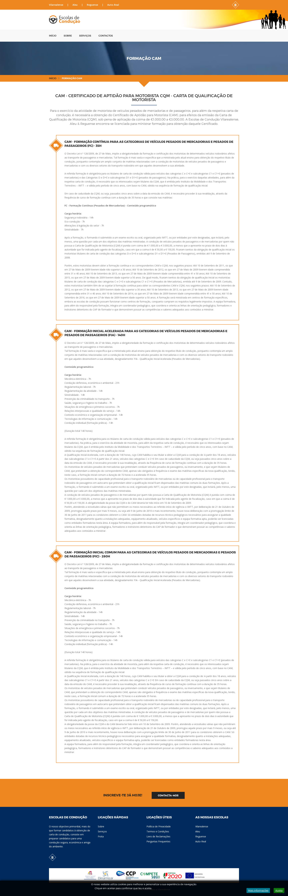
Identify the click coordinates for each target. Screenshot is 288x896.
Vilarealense (56, 4)
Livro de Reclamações (158, 836)
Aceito (279, 890)
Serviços (85, 35)
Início (52, 35)
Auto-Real (113, 4)
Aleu (75, 4)
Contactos (105, 35)
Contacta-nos (168, 795)
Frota (101, 836)
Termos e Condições (157, 831)
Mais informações (258, 890)
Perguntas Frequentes (158, 841)
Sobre (68, 35)
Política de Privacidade (158, 826)
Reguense (92, 4)
